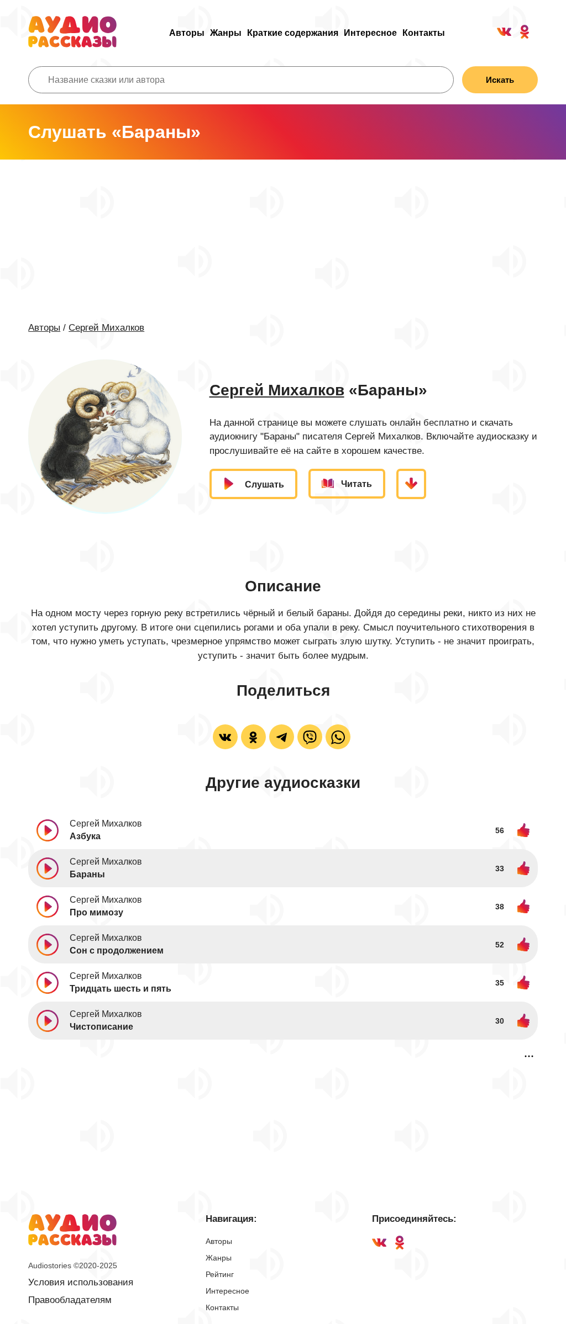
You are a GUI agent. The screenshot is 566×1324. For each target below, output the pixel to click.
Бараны (87, 874)
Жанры (226, 33)
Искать (500, 79)
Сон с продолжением (117, 950)
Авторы (187, 33)
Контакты (423, 33)
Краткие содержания (292, 33)
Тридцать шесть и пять (120, 988)
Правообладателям (70, 1300)
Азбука (85, 836)
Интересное (370, 33)
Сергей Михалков (106, 327)
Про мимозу (96, 912)
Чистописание (101, 1026)
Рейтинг (220, 1274)
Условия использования (80, 1282)
